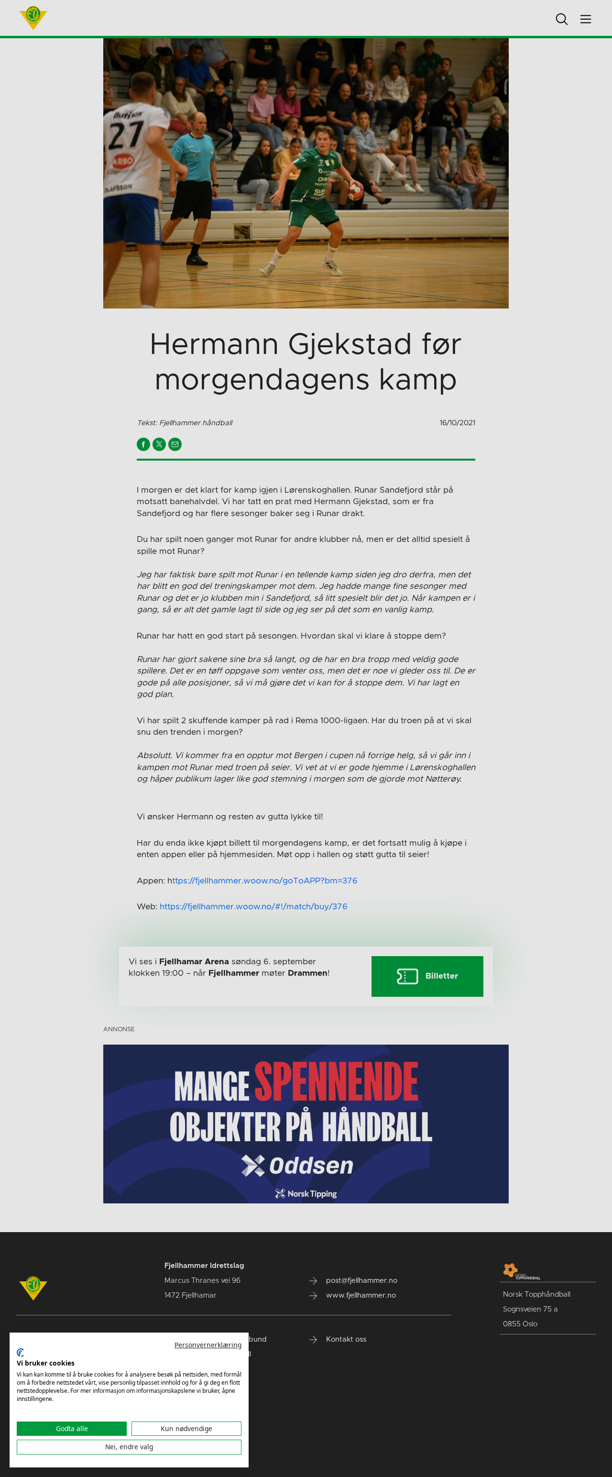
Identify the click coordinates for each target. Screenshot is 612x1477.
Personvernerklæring (208, 1344)
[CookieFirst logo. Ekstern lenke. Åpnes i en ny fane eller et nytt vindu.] (20, 1352)
